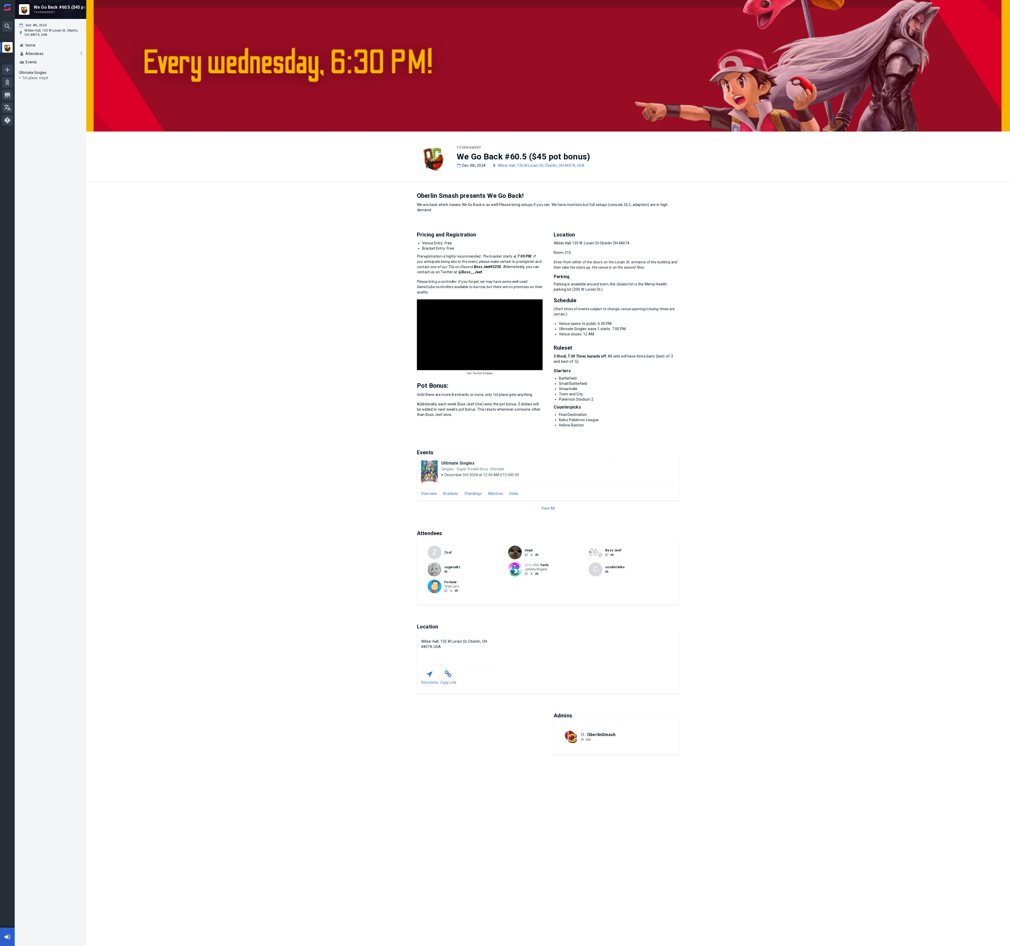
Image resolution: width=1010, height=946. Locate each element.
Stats (513, 493)
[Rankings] (7, 82)
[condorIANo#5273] (606, 571)
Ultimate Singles (457, 463)
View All (548, 508)
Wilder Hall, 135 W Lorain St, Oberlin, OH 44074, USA (541, 165)
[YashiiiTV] (526, 573)
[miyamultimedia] (536, 555)
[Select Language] (7, 107)
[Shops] (7, 95)
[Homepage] (7, 7)
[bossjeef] (612, 555)
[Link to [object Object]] (516, 552)
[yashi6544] (536, 574)
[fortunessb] (456, 591)
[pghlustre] (526, 554)
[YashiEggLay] (531, 573)
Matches (495, 493)
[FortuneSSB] (445, 590)
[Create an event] (7, 69)
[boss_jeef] (606, 554)
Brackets (450, 493)
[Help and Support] (7, 120)
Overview (429, 493)
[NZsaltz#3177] (445, 571)
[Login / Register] (7, 937)
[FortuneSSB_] (451, 590)
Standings (473, 493)
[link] (536, 554)
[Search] (7, 26)
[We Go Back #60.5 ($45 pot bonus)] (7, 48)
